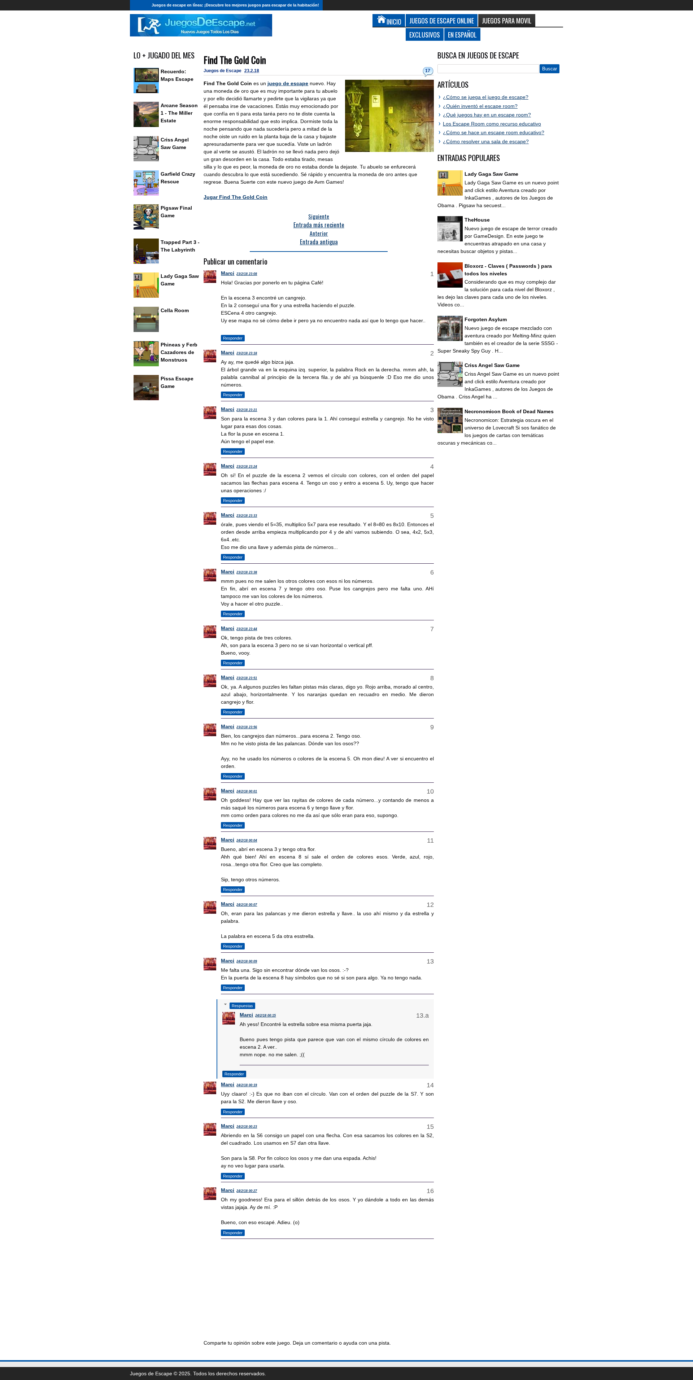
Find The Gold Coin (235, 59)
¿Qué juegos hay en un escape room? (487, 115)
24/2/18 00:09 (246, 961)
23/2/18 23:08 (246, 274)
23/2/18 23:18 (246, 353)
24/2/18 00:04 (246, 840)
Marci (227, 273)
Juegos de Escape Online (441, 20)
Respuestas (242, 1006)
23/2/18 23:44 (246, 629)
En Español (462, 34)
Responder (233, 338)
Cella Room (175, 310)
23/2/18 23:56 (246, 727)
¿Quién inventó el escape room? (480, 106)
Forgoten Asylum (486, 319)
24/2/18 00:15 (265, 1015)
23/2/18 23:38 (246, 572)
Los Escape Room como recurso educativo (492, 124)
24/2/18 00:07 (246, 905)
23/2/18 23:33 (246, 516)
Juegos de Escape (223, 70)
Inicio (139, 5)
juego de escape (287, 83)
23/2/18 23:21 (246, 410)
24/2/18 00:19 (246, 1085)
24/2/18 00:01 (246, 791)
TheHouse (477, 220)
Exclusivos (424, 34)
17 (427, 70)
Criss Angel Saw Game (492, 365)
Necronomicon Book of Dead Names (509, 411)
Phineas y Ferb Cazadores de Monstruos (179, 352)
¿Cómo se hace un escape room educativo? (493, 132)
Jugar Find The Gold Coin (235, 197)
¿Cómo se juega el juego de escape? (485, 97)
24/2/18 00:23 (246, 1126)
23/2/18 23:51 (246, 678)
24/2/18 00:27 (246, 1191)
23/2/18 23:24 (246, 466)
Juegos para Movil (507, 20)
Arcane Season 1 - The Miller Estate (179, 112)
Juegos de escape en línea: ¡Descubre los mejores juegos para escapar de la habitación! (235, 5)
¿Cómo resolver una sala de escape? (486, 141)
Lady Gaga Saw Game (491, 174)
